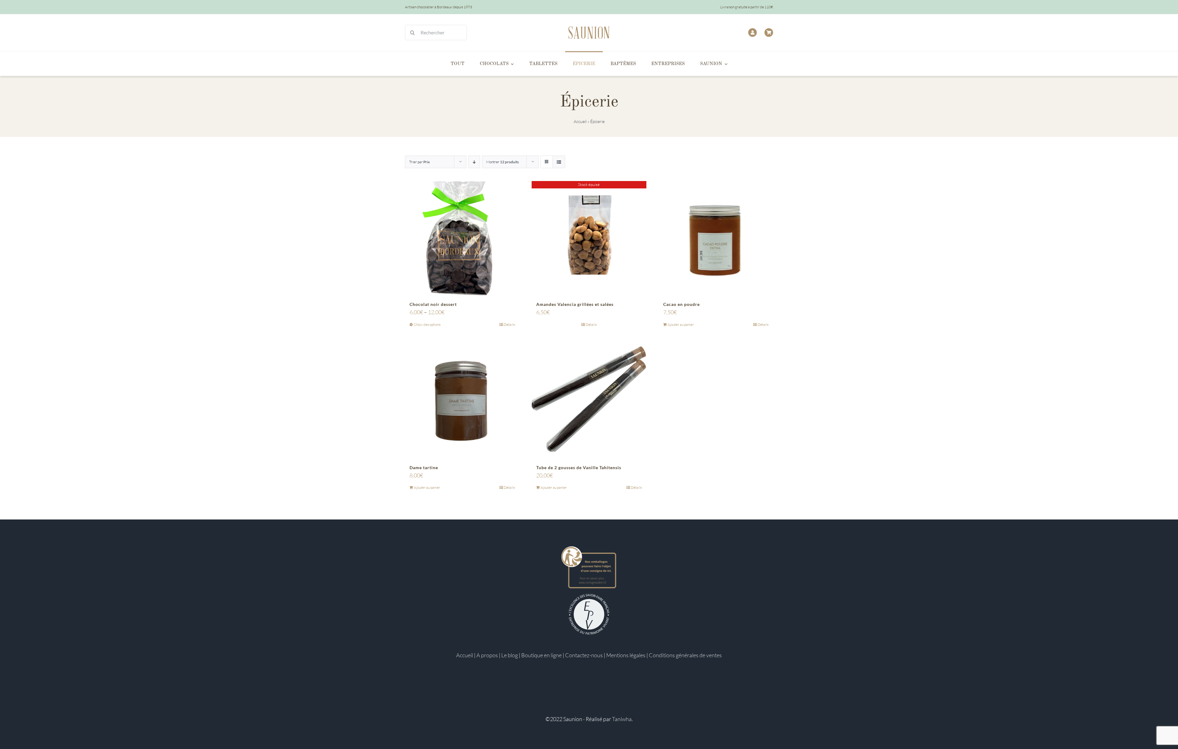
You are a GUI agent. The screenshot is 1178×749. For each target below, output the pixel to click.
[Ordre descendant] (474, 162)
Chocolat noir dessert (433, 304)
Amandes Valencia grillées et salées (575, 304)
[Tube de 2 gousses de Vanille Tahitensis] (589, 401)
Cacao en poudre (681, 304)
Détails (509, 324)
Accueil (580, 121)
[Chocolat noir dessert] (462, 238)
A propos (487, 655)
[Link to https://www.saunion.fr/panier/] (768, 32)
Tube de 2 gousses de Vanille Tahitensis (578, 467)
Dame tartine (424, 467)
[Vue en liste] (559, 162)
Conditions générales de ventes (685, 655)
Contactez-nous (584, 655)
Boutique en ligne (541, 655)
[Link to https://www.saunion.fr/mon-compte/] (752, 32)
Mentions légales (625, 655)
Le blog (509, 655)
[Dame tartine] (462, 401)
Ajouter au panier (681, 324)
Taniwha (622, 719)
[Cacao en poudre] (716, 238)
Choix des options (427, 324)
